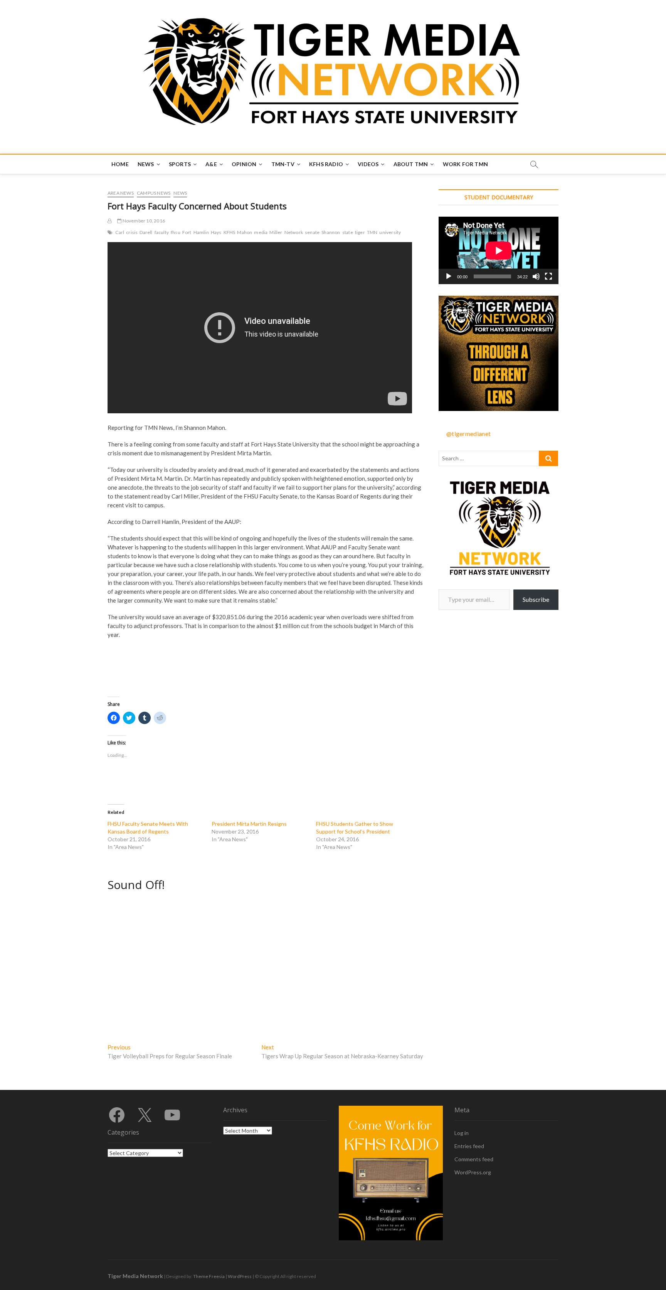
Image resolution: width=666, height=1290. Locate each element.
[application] (498, 250)
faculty (162, 232)
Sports (180, 164)
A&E (211, 164)
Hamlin (201, 232)
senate (312, 232)
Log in (461, 1133)
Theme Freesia (209, 1276)
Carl (119, 232)
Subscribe (536, 599)
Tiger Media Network (135, 1276)
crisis (132, 232)
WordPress (240, 1276)
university (390, 232)
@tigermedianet (468, 433)
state (347, 232)
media (260, 232)
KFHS (229, 232)
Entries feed (469, 1146)
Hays (216, 232)
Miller (275, 232)
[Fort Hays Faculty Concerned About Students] (109, 221)
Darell (146, 232)
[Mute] (536, 276)
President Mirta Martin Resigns (249, 823)
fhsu (175, 232)
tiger (360, 232)
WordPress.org (472, 1172)
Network (293, 232)
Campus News (153, 193)
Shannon (330, 232)
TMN (372, 232)
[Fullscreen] (548, 276)
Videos (368, 164)
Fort (187, 232)
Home (120, 164)
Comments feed (473, 1159)
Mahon (244, 232)
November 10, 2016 (143, 221)
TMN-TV (282, 164)
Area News (121, 193)
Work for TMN (465, 164)
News (146, 164)
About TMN (411, 164)
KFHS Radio (326, 164)
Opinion (244, 164)
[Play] (448, 276)
